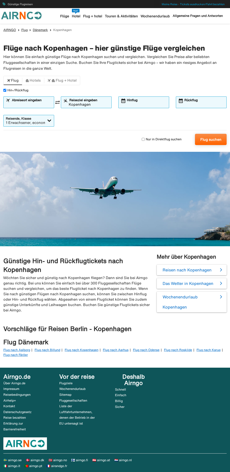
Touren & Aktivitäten (121, 16)
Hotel (76, 16)
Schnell (120, 389)
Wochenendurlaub (155, 16)
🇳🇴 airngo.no (58, 460)
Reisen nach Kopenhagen (187, 270)
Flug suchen (210, 139)
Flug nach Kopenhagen (81, 349)
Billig (119, 401)
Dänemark (40, 29)
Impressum (11, 388)
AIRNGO (9, 29)
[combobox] (31, 104)
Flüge (64, 16)
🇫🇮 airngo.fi (79, 460)
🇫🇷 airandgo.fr (56, 466)
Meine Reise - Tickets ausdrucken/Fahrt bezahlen (193, 4)
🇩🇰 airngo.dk (35, 460)
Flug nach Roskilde (178, 349)
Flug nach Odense (146, 349)
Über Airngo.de (14, 383)
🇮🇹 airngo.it (11, 466)
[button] (13, 80)
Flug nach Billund (47, 349)
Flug (24, 29)
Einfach (120, 395)
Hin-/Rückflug (17, 90)
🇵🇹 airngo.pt (33, 466)
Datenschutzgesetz (17, 412)
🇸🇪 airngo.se (12, 460)
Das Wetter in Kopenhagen (188, 283)
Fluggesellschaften (73, 400)
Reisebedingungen (17, 394)
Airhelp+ (9, 400)
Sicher (119, 406)
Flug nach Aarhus (115, 349)
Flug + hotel (92, 16)
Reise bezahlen (14, 417)
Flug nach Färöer (15, 354)
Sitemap (65, 394)
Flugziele (66, 383)
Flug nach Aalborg (16, 349)
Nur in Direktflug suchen (163, 139)
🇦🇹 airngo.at (101, 460)
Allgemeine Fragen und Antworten (198, 15)
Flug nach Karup (209, 349)
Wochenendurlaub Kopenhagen (180, 302)
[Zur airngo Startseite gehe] (21, 15)
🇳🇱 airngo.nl (123, 460)
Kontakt (9, 406)
